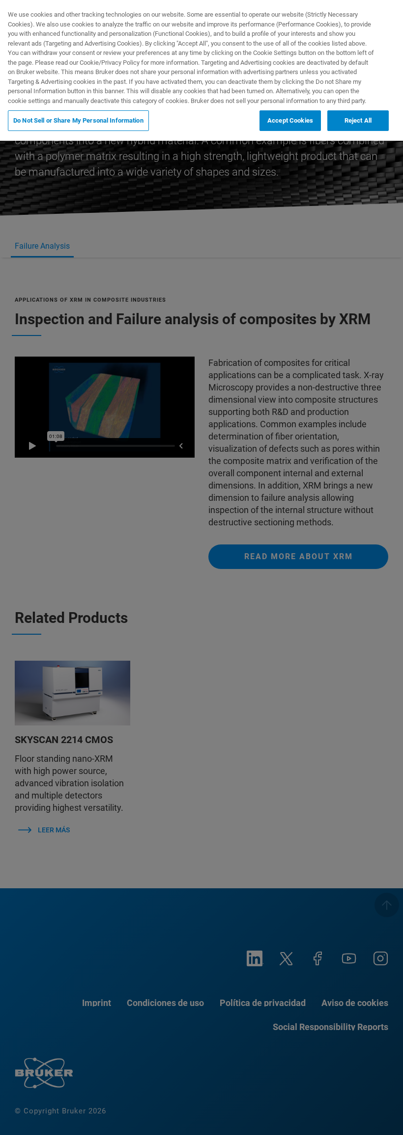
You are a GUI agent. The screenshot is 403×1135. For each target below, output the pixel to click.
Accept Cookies (290, 120)
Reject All (358, 120)
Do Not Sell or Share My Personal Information (78, 120)
